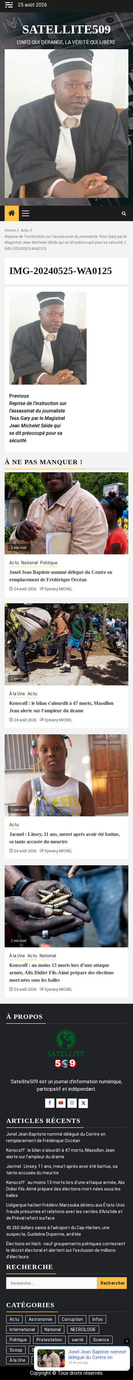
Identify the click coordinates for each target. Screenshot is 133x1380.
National (29, 562)
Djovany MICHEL (58, 589)
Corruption (72, 1319)
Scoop (16, 1349)
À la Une (17, 693)
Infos (97, 1319)
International (22, 1329)
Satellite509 (66, 29)
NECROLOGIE (83, 1329)
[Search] (124, 213)
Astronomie (40, 1319)
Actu (14, 562)
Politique (49, 562)
